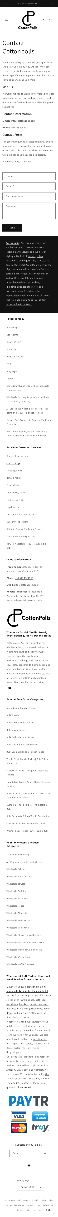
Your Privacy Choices (17, 492)
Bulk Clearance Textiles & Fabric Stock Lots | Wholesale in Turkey (28, 795)
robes (40, 256)
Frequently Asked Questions (21, 536)
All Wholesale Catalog (17, 854)
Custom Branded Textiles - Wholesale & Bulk (26, 806)
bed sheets (12, 1004)
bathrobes (40, 999)
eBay (25, 1069)
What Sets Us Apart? (16, 356)
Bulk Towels (12, 715)
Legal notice (39, 1210)
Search (10, 378)
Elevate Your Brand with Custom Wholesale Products (29, 422)
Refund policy (49, 1205)
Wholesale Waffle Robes (18, 956)
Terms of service (24, 1210)
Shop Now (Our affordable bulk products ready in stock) (27, 387)
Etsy (18, 1069)
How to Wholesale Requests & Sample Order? (26, 545)
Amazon (10, 1069)
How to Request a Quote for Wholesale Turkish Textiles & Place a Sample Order (26, 433)
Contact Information (17, 456)
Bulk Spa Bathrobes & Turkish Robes (25, 751)
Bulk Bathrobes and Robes (20, 737)
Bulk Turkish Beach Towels (20, 722)
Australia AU (19, 1078)
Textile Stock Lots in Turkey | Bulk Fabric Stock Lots (27, 761)
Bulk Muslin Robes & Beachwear (22, 744)
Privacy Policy (13, 485)
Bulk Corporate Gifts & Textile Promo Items (28, 816)
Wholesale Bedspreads (18, 920)
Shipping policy (33, 1205)
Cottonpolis (16, 1200)
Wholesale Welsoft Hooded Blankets (25, 942)
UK (17, 1082)
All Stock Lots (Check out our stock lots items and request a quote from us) (27, 410)
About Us (11, 349)
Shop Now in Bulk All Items (20, 707)
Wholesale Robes (15, 905)
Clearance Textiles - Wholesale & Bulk (25, 823)
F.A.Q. (9, 364)
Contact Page (13, 463)
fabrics (40, 260)
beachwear (11, 260)
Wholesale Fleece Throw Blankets (24, 934)
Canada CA (33, 1078)
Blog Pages (12, 371)
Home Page (12, 327)
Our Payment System (17, 521)
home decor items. (16, 264)
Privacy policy (47, 1200)
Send (12, 227)
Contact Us (12, 334)
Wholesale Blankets (16, 913)
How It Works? (13, 342)
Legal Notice (12, 507)
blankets (24, 1004)
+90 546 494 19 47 (24, 578)
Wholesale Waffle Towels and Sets (24, 949)
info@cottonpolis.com (23, 120)
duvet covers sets (39, 1004)
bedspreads (12, 1008)
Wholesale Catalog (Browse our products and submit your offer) (27, 399)
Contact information (15, 1205)
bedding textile (27, 260)
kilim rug (25, 1008)
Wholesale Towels (15, 883)
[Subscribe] (45, 1153)
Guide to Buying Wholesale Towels (24, 529)
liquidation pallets (16, 286)
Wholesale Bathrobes (17, 898)
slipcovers (36, 1008)
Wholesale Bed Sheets (17, 927)
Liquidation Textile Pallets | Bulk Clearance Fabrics (28, 783)
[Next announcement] (52, 3)
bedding (29, 1030)
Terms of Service (14, 499)
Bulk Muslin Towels (16, 729)
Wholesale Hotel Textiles (19, 876)
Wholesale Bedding (16, 891)
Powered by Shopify (30, 1200)
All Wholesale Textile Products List (24, 861)
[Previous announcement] (6, 3)
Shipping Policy (14, 470)
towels (32, 256)
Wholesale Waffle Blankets (20, 964)
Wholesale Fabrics (15, 869)
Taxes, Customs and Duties (20, 514)
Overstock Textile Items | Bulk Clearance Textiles (27, 772)
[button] (6, 20)
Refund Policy (13, 477)
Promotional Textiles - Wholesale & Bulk (27, 830)
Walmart (38, 1069)
